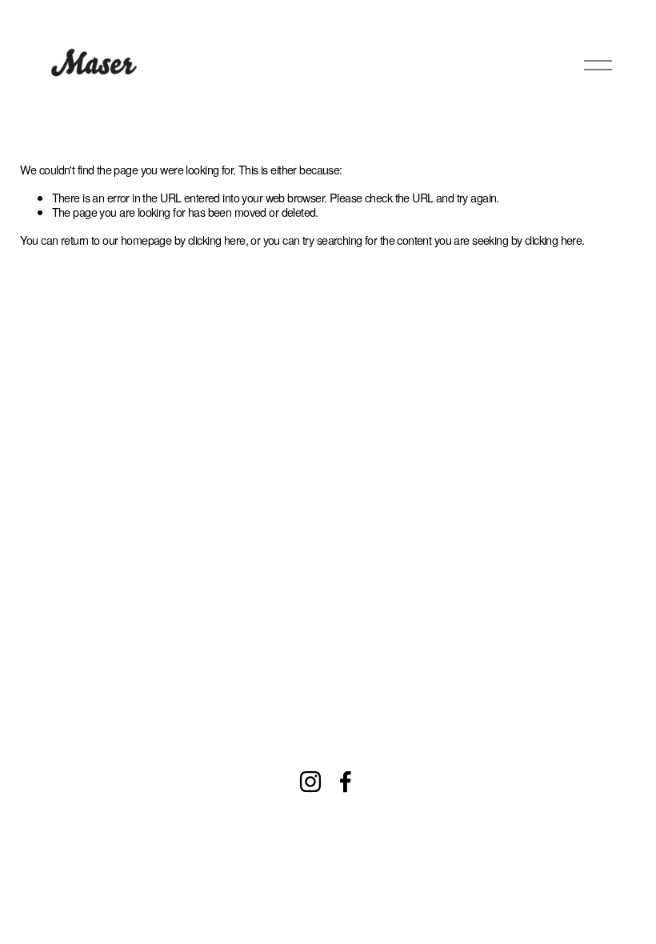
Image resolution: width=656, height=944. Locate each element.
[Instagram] (310, 781)
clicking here (217, 239)
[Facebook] (345, 781)
